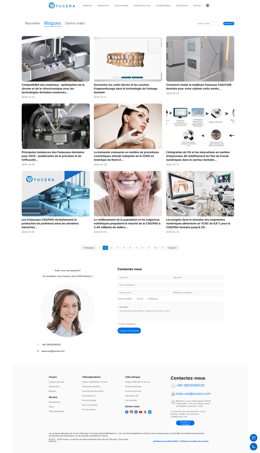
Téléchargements (56, 411)
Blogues (52, 23)
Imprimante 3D (88, 396)
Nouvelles (32, 23)
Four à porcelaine (89, 405)
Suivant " (172, 248)
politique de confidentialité (165, 441)
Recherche (229, 23)
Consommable (121, 5)
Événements (182, 5)
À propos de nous (142, 5)
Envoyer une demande (129, 331)
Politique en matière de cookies (194, 441)
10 (155, 248)
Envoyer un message (185, 423)
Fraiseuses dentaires (91, 386)
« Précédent (88, 248)
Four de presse (88, 409)
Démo (51, 407)
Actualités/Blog (163, 5)
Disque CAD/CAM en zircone (94, 382)
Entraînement (54, 402)
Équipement (103, 5)
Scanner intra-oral (133, 391)
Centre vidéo (75, 23)
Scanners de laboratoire (92, 391)
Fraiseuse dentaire (133, 386)
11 (162, 248)
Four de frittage (89, 400)
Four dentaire (131, 400)
